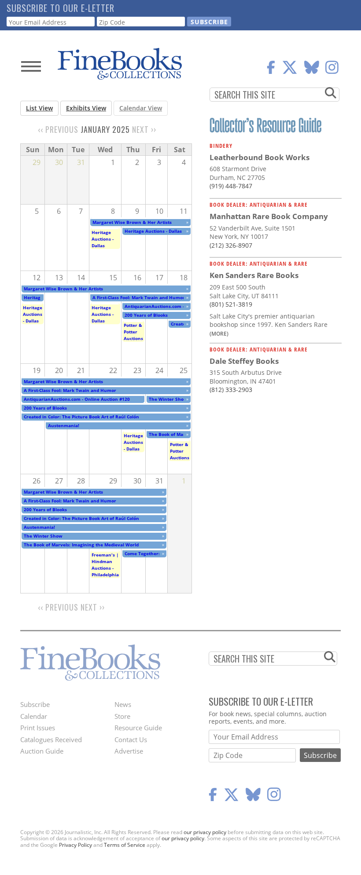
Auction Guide (41, 751)
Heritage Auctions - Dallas (103, 239)
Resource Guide (138, 727)
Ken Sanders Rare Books (254, 275)
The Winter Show (168, 399)
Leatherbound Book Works (259, 157)
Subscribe (35, 704)
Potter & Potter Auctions (133, 331)
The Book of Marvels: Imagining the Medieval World (81, 545)
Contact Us (130, 739)
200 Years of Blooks (146, 315)
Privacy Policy (75, 845)
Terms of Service (124, 845)
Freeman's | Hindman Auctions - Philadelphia (105, 565)
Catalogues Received (51, 739)
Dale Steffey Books (244, 361)
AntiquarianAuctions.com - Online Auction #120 (178, 306)
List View (39, 108)
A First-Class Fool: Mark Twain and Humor (138, 297)
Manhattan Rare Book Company (269, 216)
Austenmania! (63, 425)
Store (122, 716)
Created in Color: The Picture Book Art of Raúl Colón (81, 417)
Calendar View (140, 108)
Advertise (128, 751)
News (122, 704)
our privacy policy (205, 832)
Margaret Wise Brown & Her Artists (132, 222)
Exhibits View (86, 108)
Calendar (33, 716)
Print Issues (37, 727)
